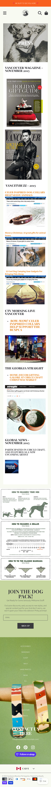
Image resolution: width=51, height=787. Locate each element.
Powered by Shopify (36, 776)
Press (25, 716)
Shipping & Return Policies (25, 687)
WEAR (25, 675)
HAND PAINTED (25, 669)
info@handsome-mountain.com (26, 739)
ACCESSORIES (26, 646)
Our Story (25, 710)
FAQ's (25, 692)
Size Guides (25, 698)
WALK (26, 663)
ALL (25, 681)
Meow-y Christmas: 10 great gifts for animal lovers (25, 234)
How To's (25, 704)
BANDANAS (25, 652)
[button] (5, 13)
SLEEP (25, 658)
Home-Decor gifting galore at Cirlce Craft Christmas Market (26, 377)
